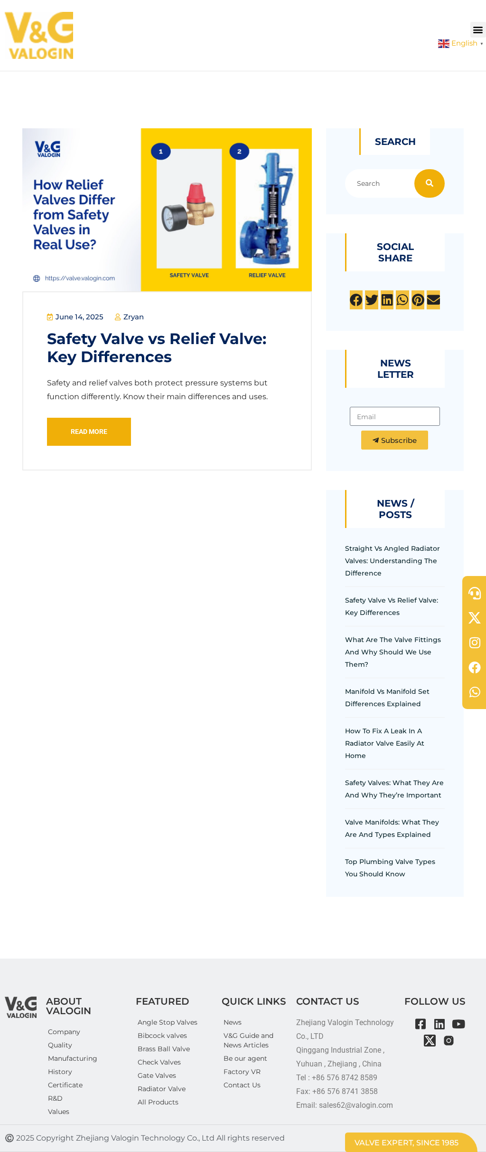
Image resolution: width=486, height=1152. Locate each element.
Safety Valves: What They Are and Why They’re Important (394, 788)
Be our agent (245, 1058)
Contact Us (242, 1085)
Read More (89, 431)
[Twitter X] (429, 1040)
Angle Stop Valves (167, 1022)
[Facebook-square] (420, 1024)
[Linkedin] (439, 1024)
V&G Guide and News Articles (248, 1040)
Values (58, 1111)
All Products (158, 1102)
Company (64, 1031)
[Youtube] (458, 1024)
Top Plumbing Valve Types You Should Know (390, 867)
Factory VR (242, 1071)
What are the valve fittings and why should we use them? (393, 652)
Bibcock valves (162, 1035)
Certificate (65, 1085)
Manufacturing (72, 1058)
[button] (478, 30)
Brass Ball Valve (164, 1049)
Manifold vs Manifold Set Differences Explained (387, 697)
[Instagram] (448, 1040)
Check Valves (159, 1062)
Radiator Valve (162, 1089)
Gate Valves (157, 1075)
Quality (60, 1045)
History (60, 1071)
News (233, 1022)
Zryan (133, 316)
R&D (55, 1098)
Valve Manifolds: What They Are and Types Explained (392, 828)
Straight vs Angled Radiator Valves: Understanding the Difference (392, 560)
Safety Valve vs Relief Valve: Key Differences (156, 347)
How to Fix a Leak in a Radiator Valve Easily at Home (384, 743)
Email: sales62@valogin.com (344, 1105)
